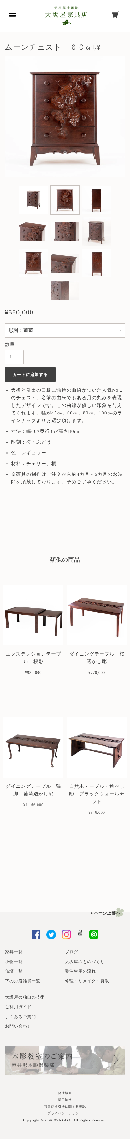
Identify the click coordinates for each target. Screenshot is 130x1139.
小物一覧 (14, 961)
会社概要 (65, 1093)
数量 (10, 344)
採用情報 (65, 1099)
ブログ (71, 951)
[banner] (66, 15)
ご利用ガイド (18, 1007)
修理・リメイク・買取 (87, 981)
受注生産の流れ (80, 971)
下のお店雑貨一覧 (22, 981)
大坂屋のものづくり (85, 961)
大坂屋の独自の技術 (25, 997)
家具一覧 (14, 951)
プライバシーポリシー (65, 1113)
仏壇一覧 (14, 971)
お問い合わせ (18, 1026)
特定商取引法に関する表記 (65, 1106)
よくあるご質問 (20, 1016)
